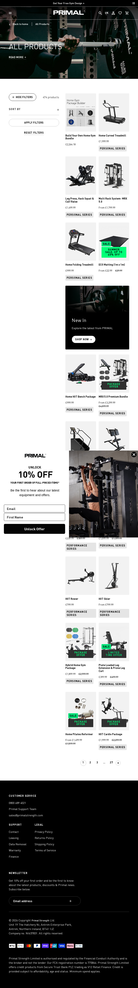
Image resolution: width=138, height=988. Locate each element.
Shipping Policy (44, 844)
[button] (11, 13)
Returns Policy (44, 838)
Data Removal (17, 844)
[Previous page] (76, 763)
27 (111, 762)
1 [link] (83, 762)
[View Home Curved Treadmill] (114, 112)
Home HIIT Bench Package (80, 396)
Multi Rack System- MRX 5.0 (113, 200)
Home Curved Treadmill (112, 135)
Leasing (14, 838)
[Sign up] (70, 901)
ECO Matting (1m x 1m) (112, 264)
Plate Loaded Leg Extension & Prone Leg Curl (112, 668)
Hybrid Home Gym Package (75, 667)
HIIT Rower (71, 598)
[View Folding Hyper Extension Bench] (114, 440)
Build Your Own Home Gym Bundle (80, 137)
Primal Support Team (22, 809)
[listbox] (34, 110)
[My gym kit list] (120, 13)
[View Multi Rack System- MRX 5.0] (114, 175)
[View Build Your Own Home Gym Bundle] (80, 112)
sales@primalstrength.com (26, 815)
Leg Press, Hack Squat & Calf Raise (79, 200)
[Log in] (113, 13)
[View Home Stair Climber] (80, 440)
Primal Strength (40, 920)
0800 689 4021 (17, 803)
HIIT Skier (104, 598)
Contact (14, 832)
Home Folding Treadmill (79, 264)
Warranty (15, 850)
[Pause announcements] (133, 3)
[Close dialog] (134, 454)
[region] (34, 114)
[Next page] (118, 763)
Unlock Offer (34, 528)
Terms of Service (45, 850)
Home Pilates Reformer (79, 734)
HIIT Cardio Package (110, 734)
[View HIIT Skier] (114, 575)
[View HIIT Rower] (80, 575)
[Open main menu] (11, 13)
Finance (14, 856)
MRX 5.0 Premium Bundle (113, 396)
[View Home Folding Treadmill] (80, 241)
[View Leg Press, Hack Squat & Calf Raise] (80, 175)
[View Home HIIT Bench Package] (80, 373)
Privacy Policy (43, 832)
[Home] (69, 13)
